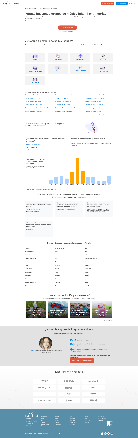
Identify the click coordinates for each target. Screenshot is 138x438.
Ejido (86, 248)
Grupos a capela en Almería (33, 95)
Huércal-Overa (89, 255)
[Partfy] (8, 3)
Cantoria (57, 282)
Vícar (86, 251)
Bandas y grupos (33, 8)
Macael (86, 272)
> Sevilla (56, 420)
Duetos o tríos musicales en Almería (95, 98)
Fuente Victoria (29, 251)
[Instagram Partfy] (105, 433)
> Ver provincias (58, 424)
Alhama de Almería (30, 282)
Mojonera (87, 265)
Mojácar (57, 268)
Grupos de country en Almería (33, 111)
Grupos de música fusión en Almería (65, 108)
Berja (56, 261)
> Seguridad (100, 420)
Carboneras (28, 268)
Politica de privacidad (38, 433)
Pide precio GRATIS (67, 27)
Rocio (32, 350)
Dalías (27, 279)
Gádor (56, 285)
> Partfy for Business (102, 418)
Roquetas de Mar (59, 248)
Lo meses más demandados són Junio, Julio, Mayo (35, 167)
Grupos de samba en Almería (93, 111)
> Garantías (42, 422)
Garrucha (57, 265)
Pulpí (26, 265)
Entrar (132, 3)
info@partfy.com (28, 425)
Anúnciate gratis (121, 3)
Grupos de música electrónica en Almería (36, 108)
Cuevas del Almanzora (91, 258)
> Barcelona (57, 416)
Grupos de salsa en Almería (33, 101)
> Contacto (42, 428)
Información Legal (28, 433)
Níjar (56, 251)
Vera (56, 258)
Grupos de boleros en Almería (93, 101)
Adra (56, 255)
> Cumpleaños (72, 418)
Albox (86, 261)
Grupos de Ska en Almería (62, 104)
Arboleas (57, 275)
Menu (16, 4)
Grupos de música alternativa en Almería (96, 95)
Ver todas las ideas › (107, 320)
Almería (27, 248)
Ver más (27, 20)
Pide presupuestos (107, 3)
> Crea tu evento (87, 420)
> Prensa (42, 418)
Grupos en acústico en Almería (63, 95)
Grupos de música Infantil (45, 8)
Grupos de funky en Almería (92, 108)
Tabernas (87, 279)
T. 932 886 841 (28, 421)
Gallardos (87, 285)
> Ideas (85, 418)
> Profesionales (101, 416)
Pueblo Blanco (29, 255)
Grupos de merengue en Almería (94, 104)
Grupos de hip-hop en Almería (63, 111)
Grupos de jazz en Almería (32, 98)
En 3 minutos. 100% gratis (67, 31)
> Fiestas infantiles (72, 422)
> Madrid (56, 418)
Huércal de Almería (30, 258)
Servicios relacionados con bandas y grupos (40, 92)
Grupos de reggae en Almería (33, 104)
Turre (56, 279)
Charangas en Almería (61, 98)
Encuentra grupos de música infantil (82, 360)
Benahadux (28, 275)
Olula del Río (28, 272)
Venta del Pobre (29, 261)
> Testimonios (86, 422)
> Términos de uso (45, 426)
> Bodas (70, 416)
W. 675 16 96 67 (28, 423)
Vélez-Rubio (88, 268)
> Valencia (57, 422)
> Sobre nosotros (43, 416)
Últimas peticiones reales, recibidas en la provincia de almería (69, 197)
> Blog (41, 420)
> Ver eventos (72, 424)
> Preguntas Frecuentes (45, 424)
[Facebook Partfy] (102, 433)
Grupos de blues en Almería (63, 101)
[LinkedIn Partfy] (108, 433)
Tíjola (86, 282)
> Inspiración (86, 416)
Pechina (87, 275)
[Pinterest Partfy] (112, 433)
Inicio (26, 8)
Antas (26, 285)
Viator (56, 272)
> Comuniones (72, 420)
